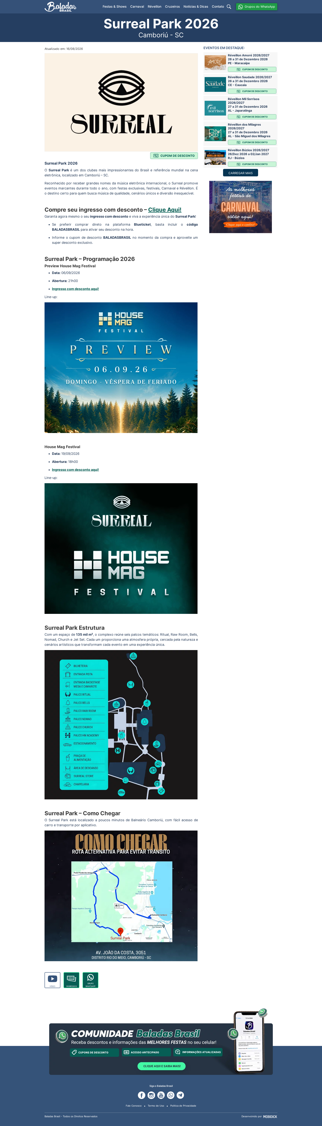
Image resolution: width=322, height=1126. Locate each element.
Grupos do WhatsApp (260, 6)
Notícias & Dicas (196, 6)
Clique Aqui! (164, 209)
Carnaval (137, 6)
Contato (218, 6)
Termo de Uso (156, 1105)
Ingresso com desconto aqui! (75, 289)
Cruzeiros (172, 6)
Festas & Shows (115, 6)
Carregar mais (240, 173)
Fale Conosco (134, 1105)
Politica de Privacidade (183, 1105)
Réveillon (154, 6)
